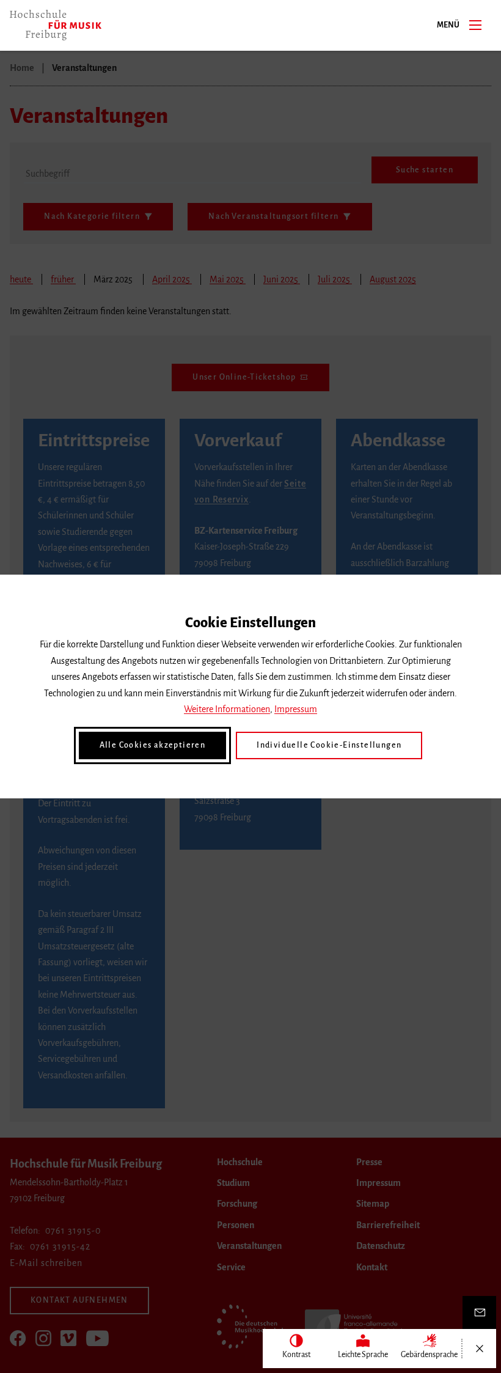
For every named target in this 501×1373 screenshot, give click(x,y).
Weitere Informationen (227, 709)
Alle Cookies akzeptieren (153, 745)
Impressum (295, 709)
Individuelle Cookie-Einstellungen (329, 745)
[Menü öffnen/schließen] (479, 1348)
